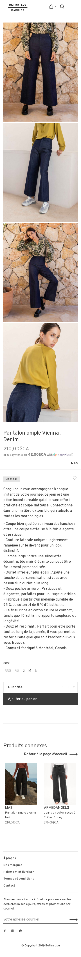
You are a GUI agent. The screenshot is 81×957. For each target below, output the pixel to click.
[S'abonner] (72, 920)
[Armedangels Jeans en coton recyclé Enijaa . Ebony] (60, 784)
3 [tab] (50, 840)
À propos (9, 858)
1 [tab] (34, 840)
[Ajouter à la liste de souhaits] (74, 479)
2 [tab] (42, 840)
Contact (9, 886)
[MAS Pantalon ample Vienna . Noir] (21, 784)
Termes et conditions (18, 879)
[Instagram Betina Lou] (12, 931)
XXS (8, 671)
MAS (74, 463)
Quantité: (15, 687)
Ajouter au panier (22, 699)
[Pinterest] (20, 931)
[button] (38, 455)
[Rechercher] (62, 7)
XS (17, 671)
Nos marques (12, 865)
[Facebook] (4, 931)
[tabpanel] (21, 799)
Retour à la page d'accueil (45, 754)
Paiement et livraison (18, 872)
